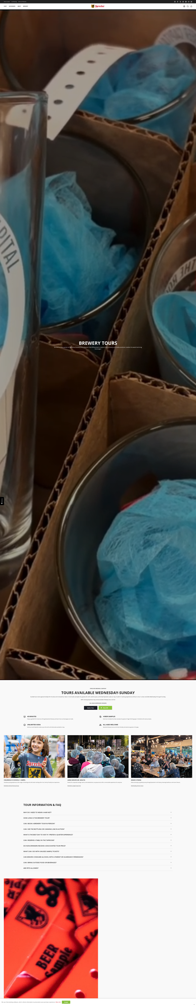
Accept (66, 1002)
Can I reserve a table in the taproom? (38, 840)
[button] (5, 6)
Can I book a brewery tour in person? (39, 824)
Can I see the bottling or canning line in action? (43, 829)
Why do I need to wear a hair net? (37, 812)
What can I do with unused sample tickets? (41, 851)
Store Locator (7, 1)
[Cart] (191, 6)
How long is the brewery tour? (36, 818)
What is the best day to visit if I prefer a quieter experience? (48, 835)
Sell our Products (22, 1)
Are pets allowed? (31, 868)
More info (58, 1002)
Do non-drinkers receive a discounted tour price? (44, 846)
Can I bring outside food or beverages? (40, 863)
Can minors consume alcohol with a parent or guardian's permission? (53, 857)
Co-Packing (14, 1)
